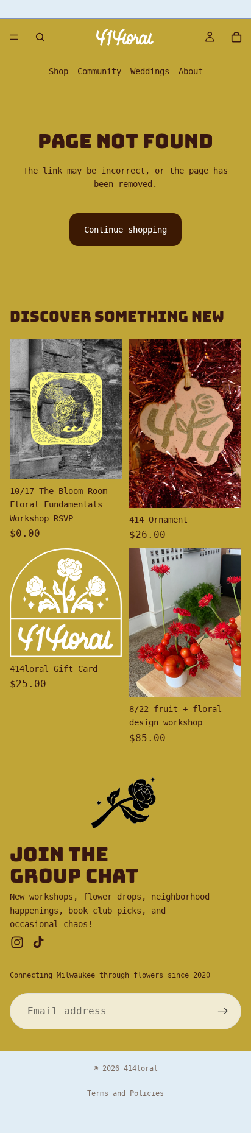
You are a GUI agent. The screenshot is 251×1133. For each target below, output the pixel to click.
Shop (58, 71)
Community (99, 71)
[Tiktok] (38, 942)
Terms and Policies (125, 1093)
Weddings (149, 71)
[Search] (40, 37)
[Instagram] (17, 942)
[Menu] (14, 37)
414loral (141, 1068)
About (191, 71)
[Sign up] (223, 1011)
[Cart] (236, 37)
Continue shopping (125, 230)
